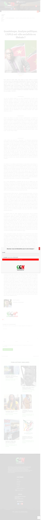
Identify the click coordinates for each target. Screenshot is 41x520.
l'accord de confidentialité (12, 257)
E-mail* (3, 252)
